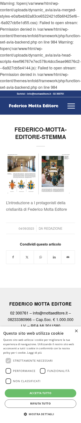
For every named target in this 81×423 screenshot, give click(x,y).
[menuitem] (69, 106)
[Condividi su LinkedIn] (54, 257)
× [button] (76, 331)
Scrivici (21, 93)
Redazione (53, 228)
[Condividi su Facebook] (13, 257)
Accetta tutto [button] (40, 393)
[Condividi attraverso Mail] (68, 257)
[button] (40, 414)
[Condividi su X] (26, 257)
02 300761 (58, 93)
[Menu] (69, 106)
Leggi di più (34, 352)
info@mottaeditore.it (39, 93)
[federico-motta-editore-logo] (33, 106)
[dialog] (40, 374)
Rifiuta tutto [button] (40, 403)
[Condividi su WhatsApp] (40, 257)
